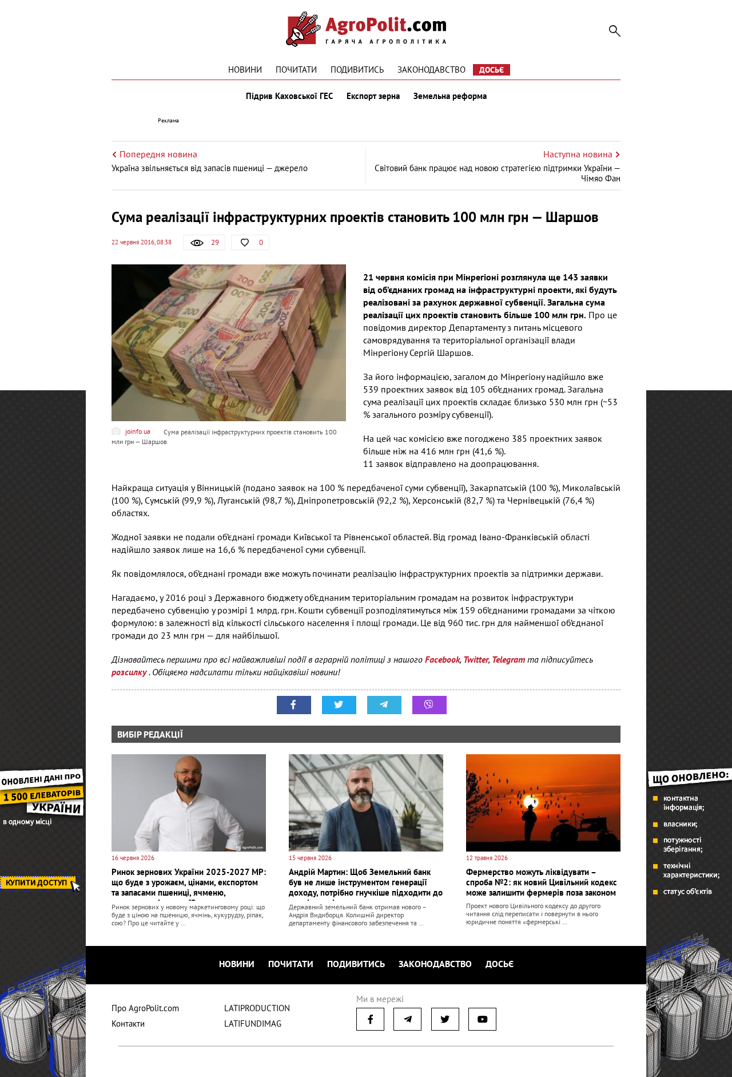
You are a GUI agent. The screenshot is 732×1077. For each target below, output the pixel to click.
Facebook (442, 659)
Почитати (296, 69)
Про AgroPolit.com (145, 1008)
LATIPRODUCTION (257, 1008)
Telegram (508, 659)
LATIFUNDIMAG (252, 1023)
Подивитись (357, 69)
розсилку (130, 672)
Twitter (475, 659)
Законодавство (431, 69)
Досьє (491, 70)
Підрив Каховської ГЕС (289, 96)
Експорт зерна (373, 96)
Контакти (128, 1023)
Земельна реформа (450, 96)
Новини (245, 69)
